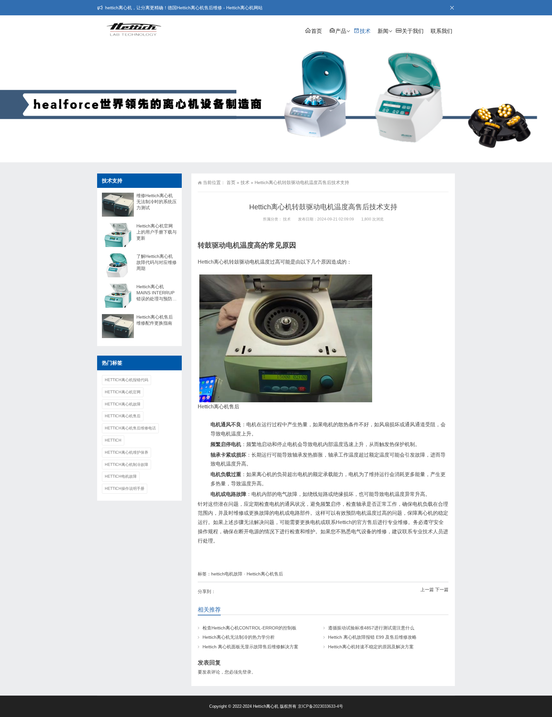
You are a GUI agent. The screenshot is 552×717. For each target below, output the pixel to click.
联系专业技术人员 (422, 531)
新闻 (383, 31)
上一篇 (427, 589)
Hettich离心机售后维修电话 (130, 428)
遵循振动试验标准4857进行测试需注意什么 (371, 627)
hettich (113, 440)
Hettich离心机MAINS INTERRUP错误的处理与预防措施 (156, 293)
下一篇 (441, 589)
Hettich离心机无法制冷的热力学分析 (239, 637)
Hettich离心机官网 (123, 392)
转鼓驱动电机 (219, 245)
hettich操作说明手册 (124, 488)
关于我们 (413, 31)
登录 (246, 672)
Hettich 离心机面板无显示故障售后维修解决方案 (250, 646)
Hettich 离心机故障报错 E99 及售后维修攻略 (372, 637)
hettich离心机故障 (123, 404)
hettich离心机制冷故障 (126, 464)
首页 (316, 31)
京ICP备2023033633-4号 (320, 706)
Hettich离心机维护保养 (126, 452)
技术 (365, 31)
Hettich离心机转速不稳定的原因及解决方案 (371, 646)
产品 (340, 31)
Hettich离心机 (213, 262)
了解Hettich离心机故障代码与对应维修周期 (156, 262)
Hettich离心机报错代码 (126, 380)
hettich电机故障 (226, 573)
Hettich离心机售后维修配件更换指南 (154, 320)
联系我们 (441, 31)
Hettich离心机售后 (265, 573)
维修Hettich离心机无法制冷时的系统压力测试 (156, 201)
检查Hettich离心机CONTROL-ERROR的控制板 (249, 627)
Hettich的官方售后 (356, 522)
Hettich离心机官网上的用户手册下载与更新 (156, 232)
